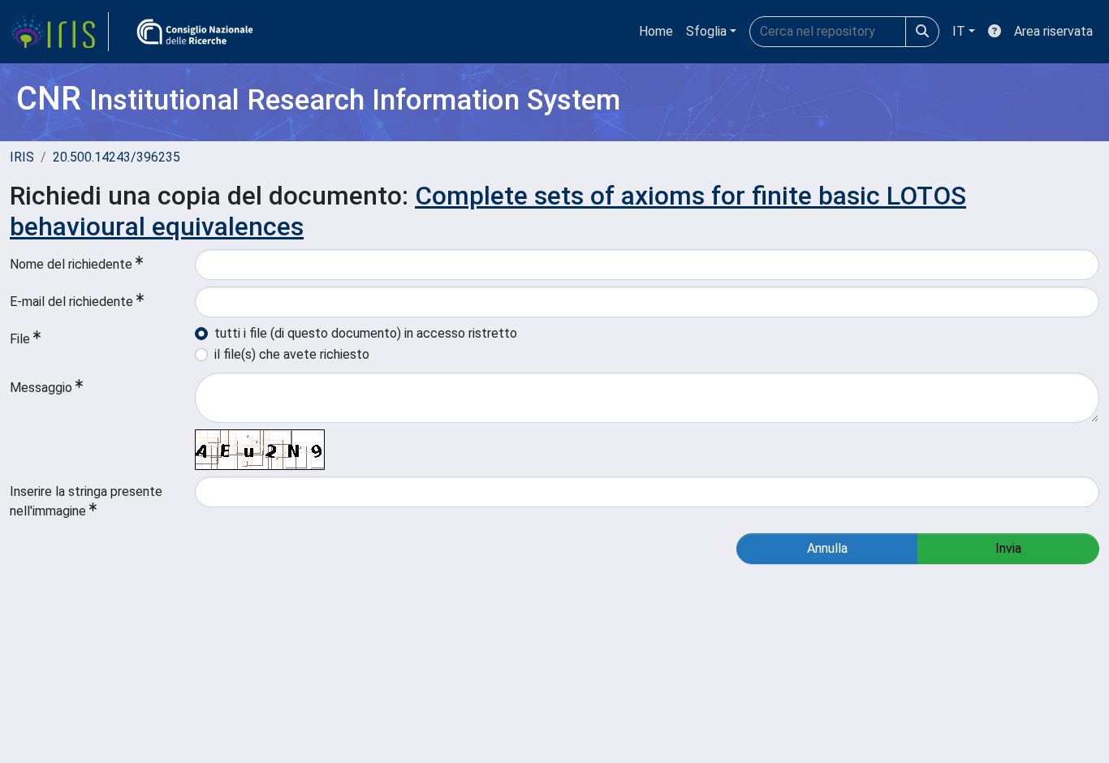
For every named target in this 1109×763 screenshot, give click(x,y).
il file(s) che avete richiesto (291, 354)
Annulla (827, 548)
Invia (1008, 548)
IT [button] (958, 31)
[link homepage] (59, 31)
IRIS (22, 157)
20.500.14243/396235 (116, 157)
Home (656, 31)
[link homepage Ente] (195, 31)
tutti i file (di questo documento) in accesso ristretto (365, 333)
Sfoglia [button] (706, 31)
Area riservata (1053, 31)
